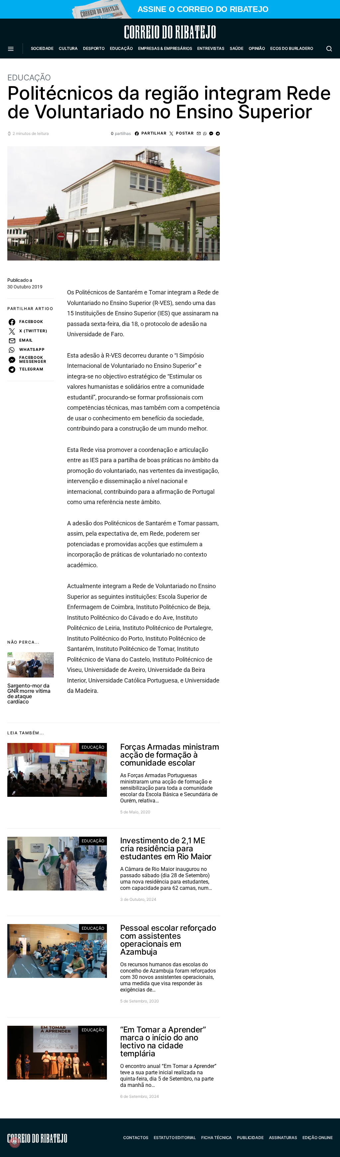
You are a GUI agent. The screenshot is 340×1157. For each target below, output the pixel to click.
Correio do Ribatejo (154, 32)
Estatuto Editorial (175, 1137)
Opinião (257, 48)
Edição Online (317, 1137)
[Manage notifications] (14, 1142)
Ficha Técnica (216, 1137)
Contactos (135, 1137)
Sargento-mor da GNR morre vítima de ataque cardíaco (28, 693)
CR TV (39, 68)
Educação (121, 48)
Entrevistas (210, 48)
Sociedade (42, 48)
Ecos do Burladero (291, 48)
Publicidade (250, 1137)
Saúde (236, 48)
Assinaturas (283, 1137)
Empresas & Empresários (165, 48)
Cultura (68, 48)
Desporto (94, 48)
